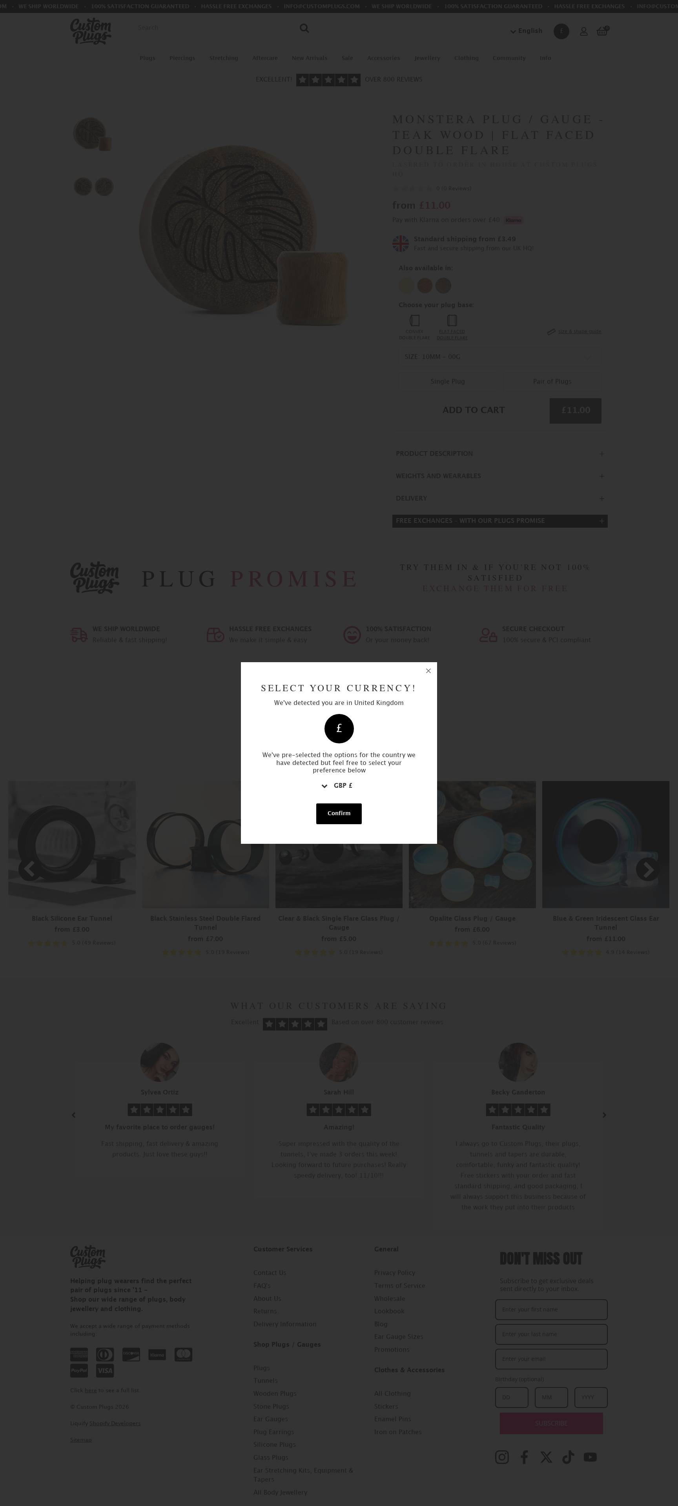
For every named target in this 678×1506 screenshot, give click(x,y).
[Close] (428, 670)
